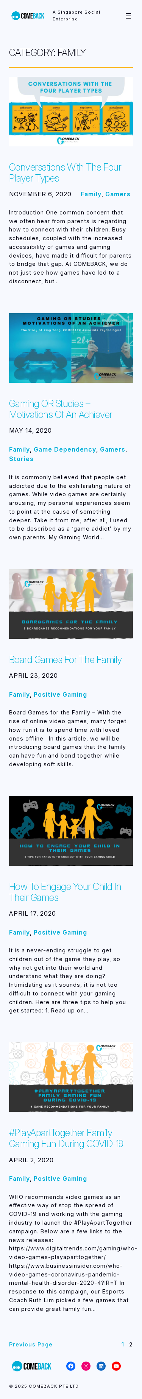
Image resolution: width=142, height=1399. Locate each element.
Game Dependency (65, 449)
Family (91, 194)
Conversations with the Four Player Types (65, 172)
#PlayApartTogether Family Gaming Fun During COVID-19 (66, 1138)
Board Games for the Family (65, 659)
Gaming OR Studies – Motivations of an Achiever (60, 409)
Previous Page (31, 1344)
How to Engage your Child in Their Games (65, 892)
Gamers (118, 194)
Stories (21, 459)
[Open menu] (128, 15)
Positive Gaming (60, 694)
